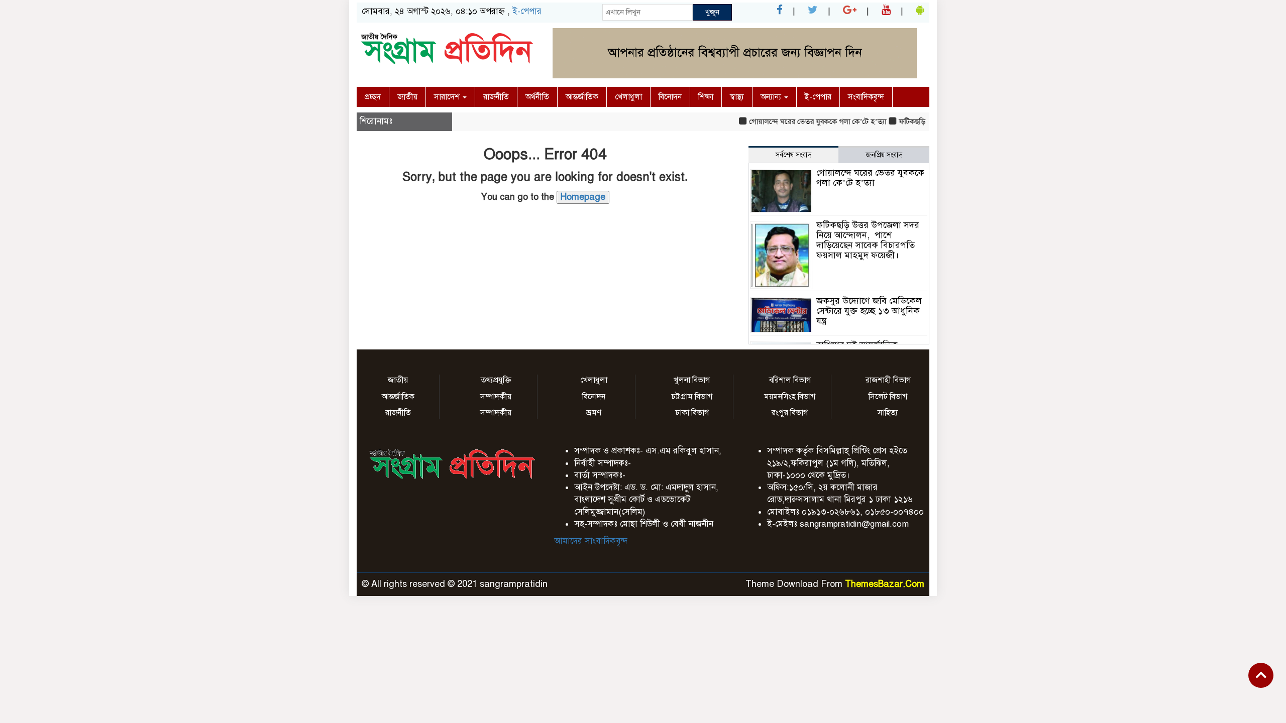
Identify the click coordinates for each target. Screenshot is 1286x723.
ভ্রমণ (593, 413)
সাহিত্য (888, 413)
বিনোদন (670, 97)
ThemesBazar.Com (884, 583)
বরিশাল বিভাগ (790, 380)
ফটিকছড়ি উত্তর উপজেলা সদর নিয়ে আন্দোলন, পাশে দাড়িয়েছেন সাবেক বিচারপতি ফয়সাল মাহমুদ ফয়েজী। (867, 239)
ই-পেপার (527, 11)
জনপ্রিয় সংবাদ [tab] (884, 155)
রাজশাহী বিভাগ (888, 380)
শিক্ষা (705, 97)
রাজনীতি (496, 97)
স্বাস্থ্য (737, 97)
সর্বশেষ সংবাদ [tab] (793, 155)
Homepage (583, 196)
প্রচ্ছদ (373, 97)
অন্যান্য (772, 97)
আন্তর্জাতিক (582, 97)
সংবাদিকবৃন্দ (866, 97)
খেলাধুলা (628, 97)
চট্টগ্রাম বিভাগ (691, 397)
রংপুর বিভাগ (790, 413)
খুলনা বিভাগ (692, 380)
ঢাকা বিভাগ (692, 413)
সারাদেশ (448, 97)
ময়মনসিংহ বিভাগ (789, 397)
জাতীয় (407, 97)
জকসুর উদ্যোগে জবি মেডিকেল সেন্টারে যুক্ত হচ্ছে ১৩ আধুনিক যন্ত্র (869, 310)
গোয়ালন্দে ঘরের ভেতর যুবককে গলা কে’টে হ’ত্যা (807, 121)
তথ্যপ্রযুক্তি (496, 380)
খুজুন (712, 12)
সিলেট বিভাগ (888, 397)
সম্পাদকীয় (495, 397)
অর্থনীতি (537, 97)
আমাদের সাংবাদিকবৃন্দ (590, 541)
